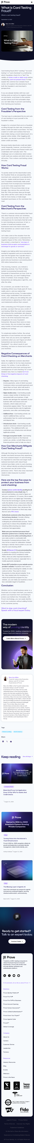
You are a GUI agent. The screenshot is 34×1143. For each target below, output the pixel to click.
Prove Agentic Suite (9, 1019)
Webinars (6, 1073)
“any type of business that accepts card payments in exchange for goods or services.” (15, 244)
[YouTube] (14, 975)
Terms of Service (9, 1123)
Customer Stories (8, 1044)
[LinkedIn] (4, 975)
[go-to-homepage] (9, 957)
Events (5, 1069)
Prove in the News (9, 1077)
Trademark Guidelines (17, 1127)
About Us (6, 1037)
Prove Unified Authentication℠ (12, 1011)
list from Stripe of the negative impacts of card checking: (15, 374)
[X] (9, 975)
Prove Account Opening (10, 1004)
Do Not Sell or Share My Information (17, 1131)
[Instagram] (18, 975)
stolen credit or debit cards (18, 77)
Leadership (6, 1048)
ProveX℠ (6, 1023)
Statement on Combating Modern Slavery (17, 1135)
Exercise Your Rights (23, 1123)
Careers (5, 1040)
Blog (4, 1066)
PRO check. (15, 511)
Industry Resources (9, 1062)
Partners (6, 1052)
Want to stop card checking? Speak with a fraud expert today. (16, 609)
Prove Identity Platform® (11, 992)
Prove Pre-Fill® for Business (12, 1000)
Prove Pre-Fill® (8, 996)
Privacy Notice (22, 1120)
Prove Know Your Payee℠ (11, 1015)
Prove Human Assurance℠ (11, 1008)
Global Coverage (8, 1026)
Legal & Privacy (11, 1120)
